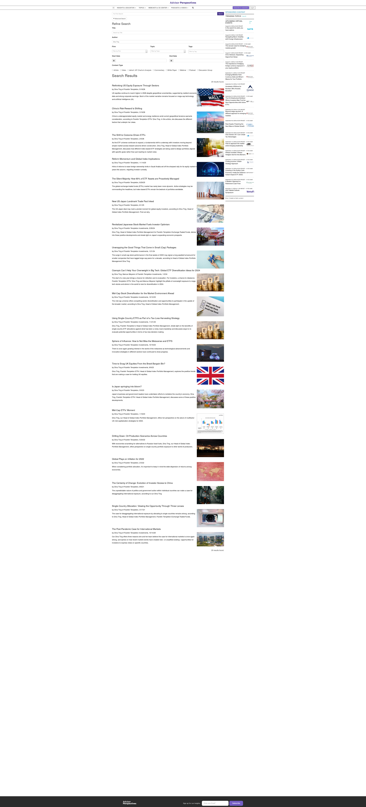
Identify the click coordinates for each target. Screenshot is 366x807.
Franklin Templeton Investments (136, 228)
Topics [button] (142, 8)
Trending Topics (233, 16)
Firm (114, 46)
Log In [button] (252, 7)
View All (244, 16)
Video (123, 70)
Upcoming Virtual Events (233, 22)
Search (220, 14)
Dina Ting (118, 89)
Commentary (159, 70)
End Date (173, 56)
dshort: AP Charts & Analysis (140, 70)
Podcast (192, 70)
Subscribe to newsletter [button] (241, 7)
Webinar (182, 70)
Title (114, 28)
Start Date (116, 56)
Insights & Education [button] (126, 8)
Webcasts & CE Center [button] (157, 8)
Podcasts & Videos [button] (179, 8)
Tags (190, 46)
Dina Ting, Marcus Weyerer (124, 274)
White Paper (172, 70)
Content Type (117, 65)
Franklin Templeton (131, 89)
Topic (152, 46)
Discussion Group (205, 70)
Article (116, 70)
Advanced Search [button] (120, 19)
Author (115, 37)
